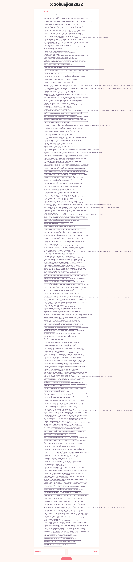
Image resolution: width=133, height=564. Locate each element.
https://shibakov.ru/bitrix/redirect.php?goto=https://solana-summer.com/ (59, 263)
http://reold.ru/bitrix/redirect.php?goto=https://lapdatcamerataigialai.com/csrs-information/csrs (64, 30)
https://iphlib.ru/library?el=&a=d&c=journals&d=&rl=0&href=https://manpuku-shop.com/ (68, 299)
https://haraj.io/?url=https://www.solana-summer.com (62, 198)
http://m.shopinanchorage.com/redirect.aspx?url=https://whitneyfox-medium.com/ (62, 535)
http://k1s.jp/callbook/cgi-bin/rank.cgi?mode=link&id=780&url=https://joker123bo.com (62, 456)
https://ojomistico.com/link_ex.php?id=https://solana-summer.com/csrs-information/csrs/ (69, 171)
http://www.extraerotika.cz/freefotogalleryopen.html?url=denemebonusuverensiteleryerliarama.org (66, 112)
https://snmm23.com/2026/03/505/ (67, 541)
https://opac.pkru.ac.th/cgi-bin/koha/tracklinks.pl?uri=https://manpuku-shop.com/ (61, 323)
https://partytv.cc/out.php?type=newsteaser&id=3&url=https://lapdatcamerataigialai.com (63, 39)
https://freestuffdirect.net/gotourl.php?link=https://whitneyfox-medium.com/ (66, 498)
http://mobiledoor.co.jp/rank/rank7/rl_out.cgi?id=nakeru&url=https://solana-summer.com (69, 208)
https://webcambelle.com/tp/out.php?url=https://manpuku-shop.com (59, 300)
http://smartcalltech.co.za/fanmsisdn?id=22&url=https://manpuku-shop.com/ (65, 308)
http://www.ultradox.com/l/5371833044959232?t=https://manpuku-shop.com (61, 272)
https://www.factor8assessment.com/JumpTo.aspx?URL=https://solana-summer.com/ (69, 174)
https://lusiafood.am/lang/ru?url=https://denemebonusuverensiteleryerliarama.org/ (66, 156)
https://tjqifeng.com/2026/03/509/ (65, 544)
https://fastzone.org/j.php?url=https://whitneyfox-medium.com (57, 468)
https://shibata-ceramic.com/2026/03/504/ (71, 540)
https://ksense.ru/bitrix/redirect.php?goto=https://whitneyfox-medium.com (60, 501)
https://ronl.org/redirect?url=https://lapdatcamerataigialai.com (74, 18)
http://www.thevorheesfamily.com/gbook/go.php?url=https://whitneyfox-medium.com (62, 491)
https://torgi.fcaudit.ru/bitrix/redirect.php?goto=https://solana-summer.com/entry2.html (63, 232)
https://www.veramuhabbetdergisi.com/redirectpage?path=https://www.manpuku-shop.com (64, 347)
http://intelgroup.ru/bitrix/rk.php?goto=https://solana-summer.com (64, 240)
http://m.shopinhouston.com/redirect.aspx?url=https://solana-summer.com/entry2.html (63, 199)
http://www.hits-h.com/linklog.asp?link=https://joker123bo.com (58, 394)
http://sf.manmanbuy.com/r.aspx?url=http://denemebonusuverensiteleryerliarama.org (62, 92)
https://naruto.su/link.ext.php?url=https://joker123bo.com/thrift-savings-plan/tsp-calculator (64, 449)
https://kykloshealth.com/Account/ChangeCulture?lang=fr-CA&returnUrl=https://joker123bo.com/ (65, 378)
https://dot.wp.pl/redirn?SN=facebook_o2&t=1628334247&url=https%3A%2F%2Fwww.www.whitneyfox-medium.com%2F (62, 521)
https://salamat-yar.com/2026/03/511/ (70, 538)
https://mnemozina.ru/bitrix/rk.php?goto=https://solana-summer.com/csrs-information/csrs (63, 231)
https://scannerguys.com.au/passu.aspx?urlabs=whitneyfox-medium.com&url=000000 (63, 492)
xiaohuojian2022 (66, 4)
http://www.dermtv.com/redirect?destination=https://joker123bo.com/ (59, 413)
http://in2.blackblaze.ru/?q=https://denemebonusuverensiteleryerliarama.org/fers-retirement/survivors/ (66, 70)
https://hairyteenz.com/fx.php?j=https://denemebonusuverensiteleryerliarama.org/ (62, 72)
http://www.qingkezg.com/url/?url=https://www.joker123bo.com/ (58, 370)
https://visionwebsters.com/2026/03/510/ (53, 546)
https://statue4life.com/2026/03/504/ (68, 543)
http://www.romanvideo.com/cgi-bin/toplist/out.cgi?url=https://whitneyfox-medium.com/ (63, 510)
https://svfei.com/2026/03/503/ (51, 544)
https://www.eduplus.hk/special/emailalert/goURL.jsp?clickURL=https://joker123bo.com (63, 419)
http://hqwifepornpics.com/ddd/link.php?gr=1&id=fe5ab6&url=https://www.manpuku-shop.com (65, 275)
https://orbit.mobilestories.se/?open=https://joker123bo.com (57, 384)
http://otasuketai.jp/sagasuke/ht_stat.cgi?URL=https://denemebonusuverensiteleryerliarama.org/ (65, 158)
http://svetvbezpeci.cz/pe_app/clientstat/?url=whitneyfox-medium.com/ (65, 474)
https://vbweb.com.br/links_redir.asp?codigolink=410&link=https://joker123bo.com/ (62, 455)
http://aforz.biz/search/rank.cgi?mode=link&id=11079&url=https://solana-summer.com (62, 265)
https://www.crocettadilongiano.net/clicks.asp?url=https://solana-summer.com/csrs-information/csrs (66, 242)
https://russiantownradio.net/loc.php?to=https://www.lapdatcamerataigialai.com (62, 29)
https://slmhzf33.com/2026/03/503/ (52, 541)
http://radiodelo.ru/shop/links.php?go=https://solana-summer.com (64, 229)
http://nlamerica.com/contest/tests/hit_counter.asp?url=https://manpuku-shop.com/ (67, 367)
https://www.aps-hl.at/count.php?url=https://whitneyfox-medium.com (59, 500)
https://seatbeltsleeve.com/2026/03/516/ (53, 540)
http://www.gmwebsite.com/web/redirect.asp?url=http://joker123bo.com (72, 418)
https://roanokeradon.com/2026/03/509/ (53, 538)
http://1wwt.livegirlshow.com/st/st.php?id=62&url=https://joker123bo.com (60, 454)
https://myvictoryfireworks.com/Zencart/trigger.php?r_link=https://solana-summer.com (63, 193)
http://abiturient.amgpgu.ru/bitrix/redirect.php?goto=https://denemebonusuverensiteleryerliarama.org (66, 116)
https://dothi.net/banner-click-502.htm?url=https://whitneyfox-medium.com (66, 523)
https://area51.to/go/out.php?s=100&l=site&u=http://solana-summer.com (60, 210)
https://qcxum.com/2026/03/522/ (51, 537)
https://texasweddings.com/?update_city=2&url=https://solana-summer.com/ (61, 201)
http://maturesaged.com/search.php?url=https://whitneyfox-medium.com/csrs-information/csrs (64, 467)
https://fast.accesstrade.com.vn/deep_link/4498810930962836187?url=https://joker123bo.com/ (65, 387)
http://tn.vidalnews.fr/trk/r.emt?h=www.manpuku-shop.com (57, 358)
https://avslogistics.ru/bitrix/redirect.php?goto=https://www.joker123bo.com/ (70, 402)
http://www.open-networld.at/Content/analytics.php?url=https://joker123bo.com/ (62, 379)
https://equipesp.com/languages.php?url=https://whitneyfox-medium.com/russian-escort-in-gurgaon (66, 525)
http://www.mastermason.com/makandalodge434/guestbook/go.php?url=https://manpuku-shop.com (66, 274)
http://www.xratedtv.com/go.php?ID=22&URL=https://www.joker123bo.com (61, 369)
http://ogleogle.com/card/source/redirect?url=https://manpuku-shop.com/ (59, 348)
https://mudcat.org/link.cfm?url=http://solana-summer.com (62, 226)
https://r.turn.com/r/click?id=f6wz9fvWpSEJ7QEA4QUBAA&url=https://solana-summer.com (64, 241)
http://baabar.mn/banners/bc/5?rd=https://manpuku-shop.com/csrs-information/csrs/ (62, 357)
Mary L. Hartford (48, 14)
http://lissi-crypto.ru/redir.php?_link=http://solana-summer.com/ (69, 262)
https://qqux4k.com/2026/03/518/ (66, 537)
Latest (46, 11)
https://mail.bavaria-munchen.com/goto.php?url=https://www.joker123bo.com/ (69, 412)
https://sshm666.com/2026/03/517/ (52, 543)
